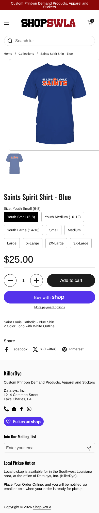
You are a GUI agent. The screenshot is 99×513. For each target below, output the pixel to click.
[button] (10, 280)
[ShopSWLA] (48, 23)
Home (8, 53)
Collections (26, 53)
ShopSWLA (42, 507)
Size (22, 208)
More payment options (49, 307)
